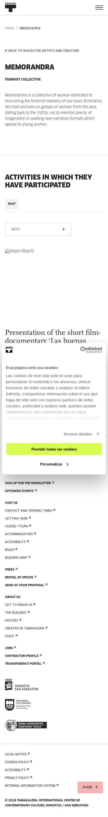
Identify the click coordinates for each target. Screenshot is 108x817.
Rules (9, 550)
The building (15, 612)
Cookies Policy (17, 762)
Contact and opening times (28, 510)
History (11, 620)
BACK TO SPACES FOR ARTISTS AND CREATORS (44, 51)
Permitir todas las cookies (54, 449)
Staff (9, 636)
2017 (15, 229)
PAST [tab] (12, 204)
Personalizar (51, 464)
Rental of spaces (19, 577)
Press (9, 569)
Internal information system (30, 785)
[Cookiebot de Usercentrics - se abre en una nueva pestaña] (80, 349)
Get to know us (18, 605)
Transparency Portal (23, 663)
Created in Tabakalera (24, 628)
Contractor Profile (21, 656)
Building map (16, 557)
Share (87, 787)
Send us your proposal (24, 585)
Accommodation (19, 534)
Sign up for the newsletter (28, 483)
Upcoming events (19, 491)
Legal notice (15, 754)
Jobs (9, 648)
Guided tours (16, 526)
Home (9, 28)
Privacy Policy (17, 778)
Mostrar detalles (78, 434)
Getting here (16, 518)
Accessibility (15, 542)
